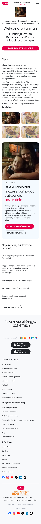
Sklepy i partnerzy (8, 372)
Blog (3, 433)
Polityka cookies (8, 472)
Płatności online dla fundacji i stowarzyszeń (18, 420)
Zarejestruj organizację (10, 408)
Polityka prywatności (9, 468)
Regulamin (11, 505)
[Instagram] (7, 477)
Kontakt (4, 459)
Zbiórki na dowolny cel (10, 416)
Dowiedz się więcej (15, 233)
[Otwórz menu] (37, 3)
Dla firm (5, 451)
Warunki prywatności (25, 505)
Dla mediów (6, 455)
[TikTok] (25, 477)
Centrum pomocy (11, 307)
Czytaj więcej (7, 107)
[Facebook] (3, 477)
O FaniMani (6, 447)
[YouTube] (12, 477)
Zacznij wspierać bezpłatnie (20, 48)
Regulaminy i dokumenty (11, 463)
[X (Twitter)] (16, 477)
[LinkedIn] (20, 477)
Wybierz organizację (9, 368)
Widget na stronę (8, 424)
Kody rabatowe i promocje (11, 377)
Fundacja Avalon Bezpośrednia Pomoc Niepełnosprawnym (20, 37)
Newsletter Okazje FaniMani (12, 397)
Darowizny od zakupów (10, 412)
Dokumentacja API (8, 437)
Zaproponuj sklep (8, 393)
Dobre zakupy (7, 389)
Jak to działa (6, 364)
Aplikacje (5, 385)
